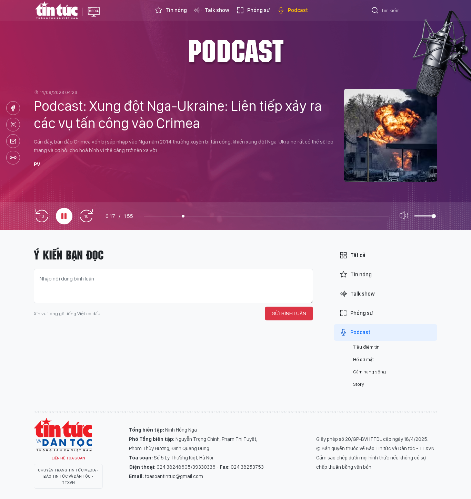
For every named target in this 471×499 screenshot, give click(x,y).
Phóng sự (258, 10)
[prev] (42, 216)
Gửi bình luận (289, 313)
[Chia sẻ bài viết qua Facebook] (13, 108)
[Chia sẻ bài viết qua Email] (13, 141)
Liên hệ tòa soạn (68, 458)
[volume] (405, 216)
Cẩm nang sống (369, 371)
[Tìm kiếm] (375, 11)
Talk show (217, 10)
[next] (86, 216)
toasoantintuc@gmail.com (174, 476)
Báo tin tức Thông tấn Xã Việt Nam (94, 17)
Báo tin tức (56, 10)
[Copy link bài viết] (13, 157)
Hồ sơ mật (363, 359)
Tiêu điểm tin (366, 347)
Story (358, 384)
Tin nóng (176, 10)
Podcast (298, 10)
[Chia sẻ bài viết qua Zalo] (13, 124)
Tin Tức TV (63, 435)
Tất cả (357, 255)
